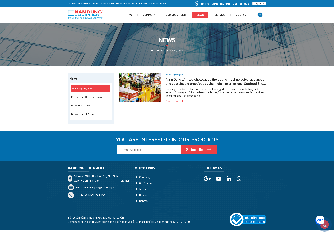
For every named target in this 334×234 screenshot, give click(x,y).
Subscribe (195, 149)
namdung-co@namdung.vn (99, 187)
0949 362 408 (221, 3)
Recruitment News (82, 114)
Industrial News (80, 105)
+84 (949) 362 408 (95, 195)
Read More (172, 101)
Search (260, 15)
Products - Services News (87, 96)
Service (219, 14)
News (200, 14)
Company (149, 14)
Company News (84, 88)
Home (131, 15)
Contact (242, 14)
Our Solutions (176, 14)
